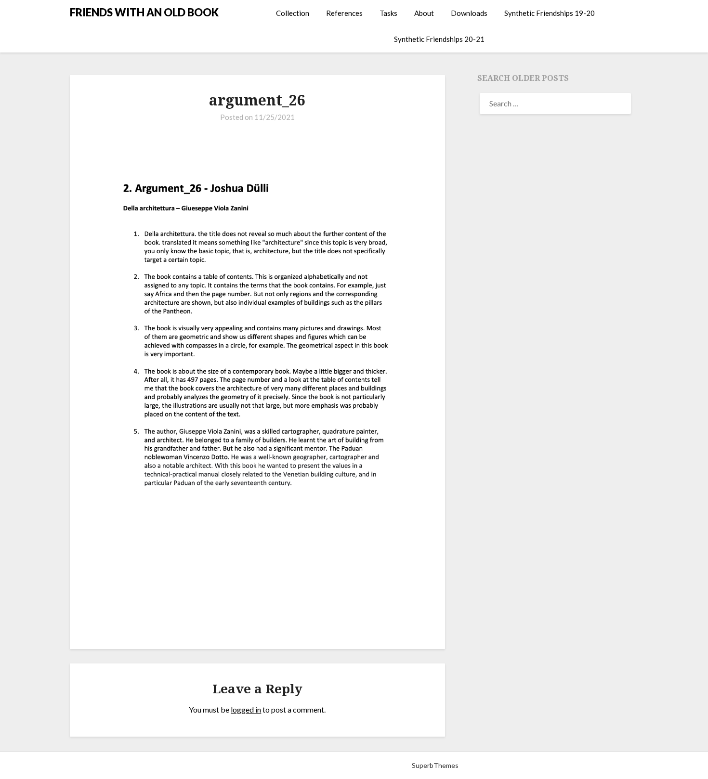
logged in (246, 709)
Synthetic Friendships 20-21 (439, 39)
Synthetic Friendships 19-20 (549, 13)
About (424, 13)
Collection (292, 13)
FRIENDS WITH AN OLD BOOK (144, 12)
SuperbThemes (435, 765)
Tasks (388, 13)
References (344, 13)
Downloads (469, 13)
